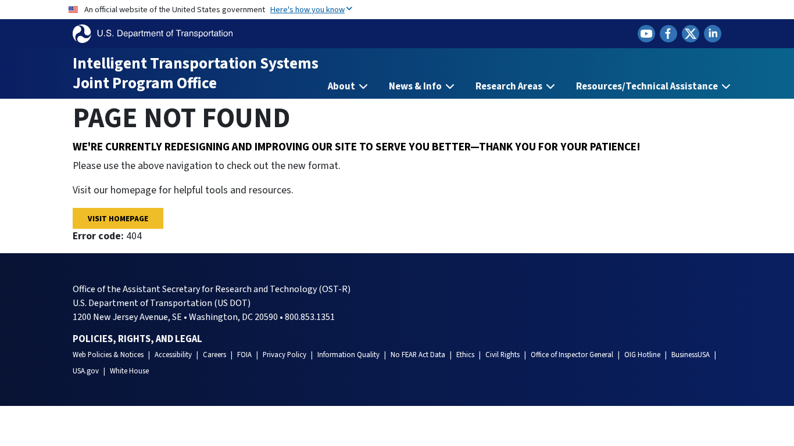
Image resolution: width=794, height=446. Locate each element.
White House (129, 371)
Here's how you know (307, 9)
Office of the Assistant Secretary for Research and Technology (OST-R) (211, 289)
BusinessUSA (690, 355)
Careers (214, 355)
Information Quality (348, 355)
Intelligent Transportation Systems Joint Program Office (196, 73)
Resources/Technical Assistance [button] (648, 86)
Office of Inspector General (572, 355)
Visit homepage (118, 218)
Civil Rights (502, 355)
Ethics (465, 355)
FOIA (244, 355)
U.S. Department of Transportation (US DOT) (162, 303)
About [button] (342, 86)
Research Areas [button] (509, 86)
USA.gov (86, 371)
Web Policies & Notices (108, 355)
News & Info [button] (416, 86)
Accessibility (173, 355)
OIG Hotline (642, 355)
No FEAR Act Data (418, 355)
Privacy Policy (284, 355)
